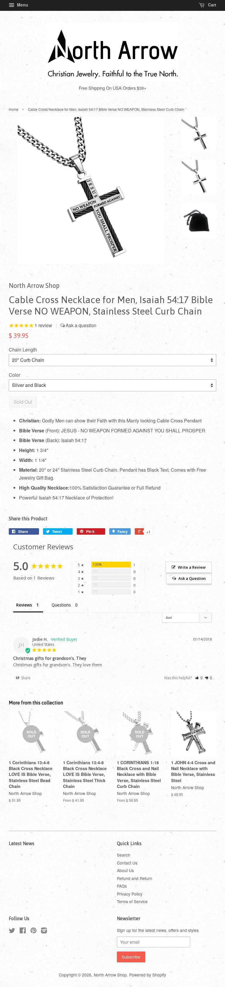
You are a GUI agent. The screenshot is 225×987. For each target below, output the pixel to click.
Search (123, 855)
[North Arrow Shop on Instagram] (44, 931)
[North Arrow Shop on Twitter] (12, 931)
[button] (198, 677)
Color (14, 374)
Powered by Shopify (147, 975)
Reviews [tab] (24, 605)
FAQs (122, 886)
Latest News (21, 843)
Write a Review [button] (192, 567)
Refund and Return (134, 878)
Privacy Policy (129, 894)
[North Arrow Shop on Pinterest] (33, 931)
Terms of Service (132, 901)
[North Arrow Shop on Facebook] (22, 931)
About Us (125, 870)
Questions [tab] (61, 605)
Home (13, 109)
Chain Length (23, 349)
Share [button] (25, 677)
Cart (211, 5)
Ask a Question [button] (192, 578)
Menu (22, 5)
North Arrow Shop (110, 975)
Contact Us (127, 863)
